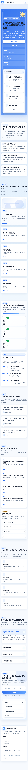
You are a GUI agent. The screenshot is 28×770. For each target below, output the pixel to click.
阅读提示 (5, 290)
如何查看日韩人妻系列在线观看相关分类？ (12, 632)
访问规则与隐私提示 (14, 522)
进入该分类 (5, 223)
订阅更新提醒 (14, 531)
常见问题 (14, 715)
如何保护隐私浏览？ (8, 661)
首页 (3, 738)
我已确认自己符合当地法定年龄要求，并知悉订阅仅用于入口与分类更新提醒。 (14, 696)
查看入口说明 (14, 41)
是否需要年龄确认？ (8, 647)
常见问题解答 (14, 536)
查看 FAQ (5, 273)
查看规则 (5, 239)
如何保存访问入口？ (8, 654)
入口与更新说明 (14, 526)
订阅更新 (5, 256)
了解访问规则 (14, 45)
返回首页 (14, 702)
